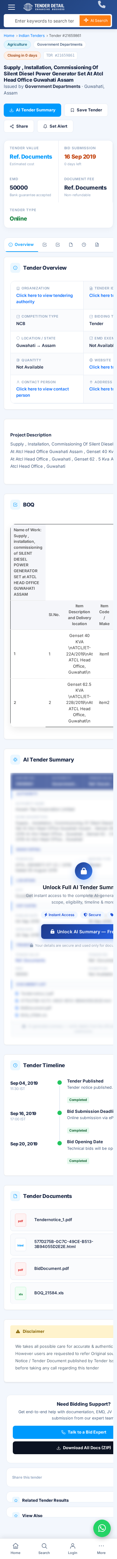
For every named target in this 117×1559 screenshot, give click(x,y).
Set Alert (58, 126)
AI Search (99, 20)
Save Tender (89, 109)
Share (22, 126)
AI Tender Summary (36, 109)
